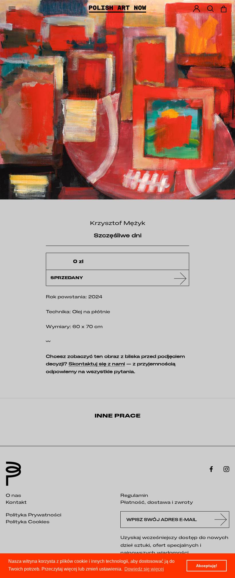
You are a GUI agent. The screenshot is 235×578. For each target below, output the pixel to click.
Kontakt (16, 502)
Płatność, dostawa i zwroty (156, 502)
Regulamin (134, 495)
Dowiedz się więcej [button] (144, 569)
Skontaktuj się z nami (96, 363)
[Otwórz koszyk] (223, 9)
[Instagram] (226, 468)
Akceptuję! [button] (206, 565)
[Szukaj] (210, 9)
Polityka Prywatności (33, 514)
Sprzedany (66, 277)
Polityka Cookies (28, 521)
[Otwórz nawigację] (12, 9)
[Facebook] (211, 468)
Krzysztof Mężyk (117, 223)
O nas (13, 495)
